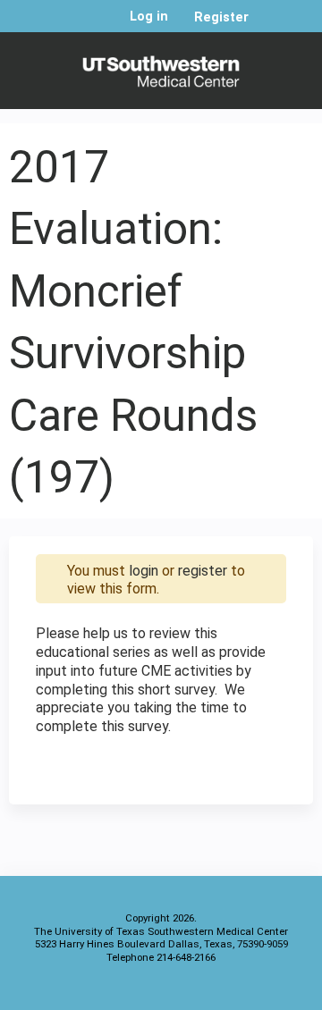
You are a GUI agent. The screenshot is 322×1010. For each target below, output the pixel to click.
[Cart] (269, 26)
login (143, 570)
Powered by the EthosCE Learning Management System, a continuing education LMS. (249, 993)
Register (221, 17)
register (202, 570)
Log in (149, 17)
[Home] (161, 66)
